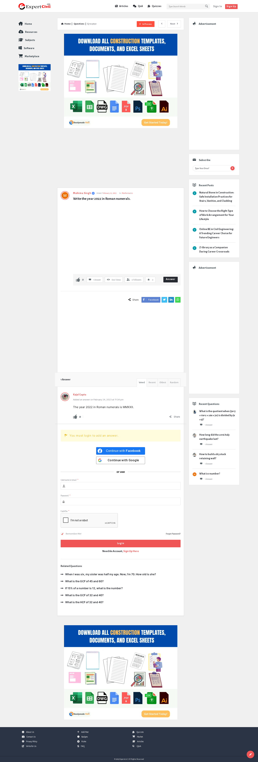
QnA (140, 6)
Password (65, 495)
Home (28, 24)
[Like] (78, 279)
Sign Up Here (131, 551)
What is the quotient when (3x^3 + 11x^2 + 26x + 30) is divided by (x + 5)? (217, 415)
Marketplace (32, 56)
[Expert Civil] (37, 6)
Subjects (30, 40)
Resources (31, 32)
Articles (123, 6)
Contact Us (31, 737)
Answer (170, 279)
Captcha (65, 511)
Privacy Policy (31, 741)
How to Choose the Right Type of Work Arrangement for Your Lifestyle (216, 215)
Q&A (138, 746)
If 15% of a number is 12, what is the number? (94, 588)
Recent (152, 382)
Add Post (85, 732)
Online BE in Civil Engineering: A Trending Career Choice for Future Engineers (216, 233)
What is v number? (209, 473)
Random (174, 382)
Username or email (69, 480)
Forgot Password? (173, 534)
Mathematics (127, 193)
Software (29, 48)
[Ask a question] (250, 754)
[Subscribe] (232, 168)
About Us (30, 732)
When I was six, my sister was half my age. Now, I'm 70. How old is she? (110, 574)
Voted (142, 382)
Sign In (217, 6)
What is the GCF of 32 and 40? (84, 595)
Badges (84, 737)
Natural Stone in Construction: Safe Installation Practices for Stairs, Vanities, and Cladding (216, 196)
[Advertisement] (120, 159)
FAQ (82, 746)
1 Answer (208, 425)
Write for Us (31, 746)
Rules (83, 741)
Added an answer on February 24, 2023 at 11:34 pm (98, 399)
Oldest (163, 382)
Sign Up (231, 6)
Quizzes (156, 6)
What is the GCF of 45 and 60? (84, 581)
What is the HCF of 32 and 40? (84, 602)
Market (140, 737)
